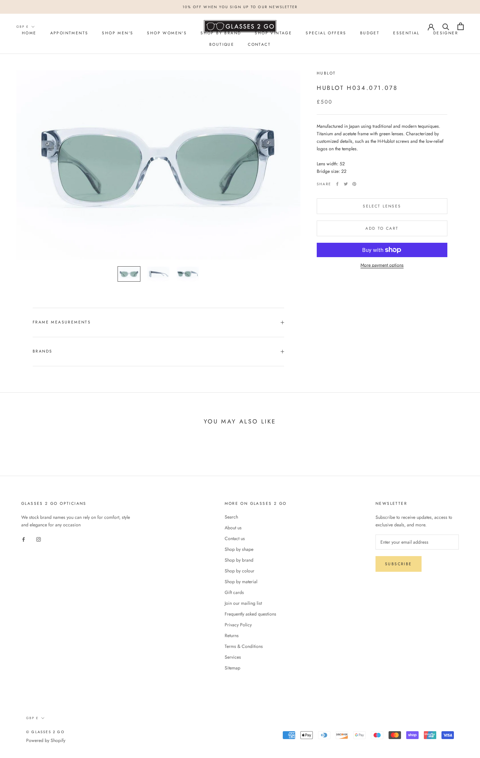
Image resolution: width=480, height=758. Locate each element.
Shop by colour (239, 571)
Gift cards (234, 592)
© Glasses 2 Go (45, 731)
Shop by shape (239, 549)
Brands (42, 351)
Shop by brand (239, 560)
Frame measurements (62, 322)
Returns (232, 635)
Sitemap (232, 668)
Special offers (326, 33)
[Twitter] (346, 184)
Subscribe (398, 564)
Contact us (235, 538)
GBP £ (22, 26)
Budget (369, 33)
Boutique (221, 44)
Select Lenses (382, 206)
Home (29, 33)
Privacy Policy (238, 624)
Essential (406, 33)
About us (233, 527)
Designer (445, 33)
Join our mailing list (243, 603)
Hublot (326, 73)
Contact (259, 44)
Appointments (69, 33)
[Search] (445, 26)
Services (233, 657)
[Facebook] (337, 184)
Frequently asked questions (250, 614)
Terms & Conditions (244, 646)
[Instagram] (38, 539)
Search (231, 517)
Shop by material (241, 581)
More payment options (382, 265)
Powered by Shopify (45, 740)
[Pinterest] (354, 184)
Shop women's (167, 33)
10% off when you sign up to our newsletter (240, 6)
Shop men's (117, 33)
